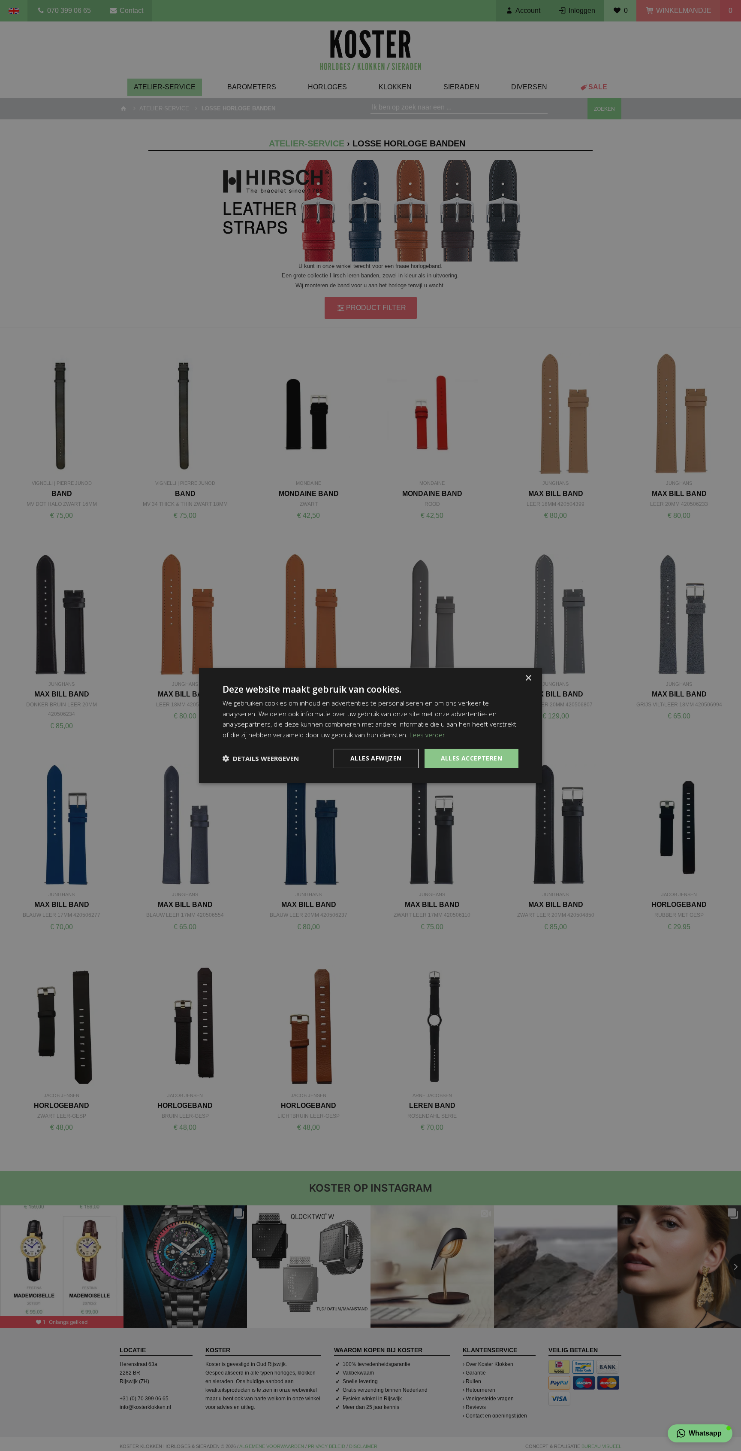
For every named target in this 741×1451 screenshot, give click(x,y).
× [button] (528, 678)
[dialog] (370, 725)
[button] (700, 1433)
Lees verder (427, 734)
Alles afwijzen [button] (376, 758)
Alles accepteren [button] (471, 758)
